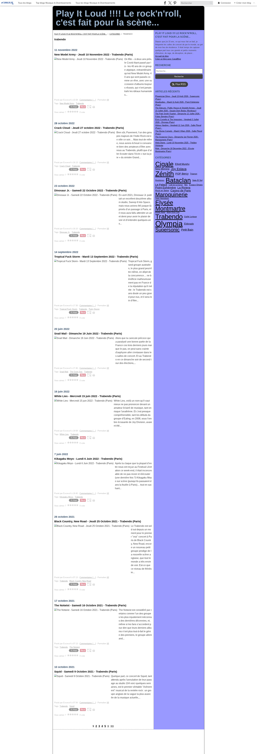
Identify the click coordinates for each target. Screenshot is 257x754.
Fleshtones (159, 180)
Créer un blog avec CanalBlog (168, 59)
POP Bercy (182, 174)
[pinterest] (175, 3)
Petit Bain (187, 229)
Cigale (164, 164)
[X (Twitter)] (170, 3)
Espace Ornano (196, 185)
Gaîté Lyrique (190, 217)
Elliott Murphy (182, 164)
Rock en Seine (162, 191)
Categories (114, 34)
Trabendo (169, 216)
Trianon (193, 174)
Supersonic (167, 229)
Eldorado (189, 223)
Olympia (169, 223)
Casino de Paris (180, 190)
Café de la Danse (176, 185)
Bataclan (178, 180)
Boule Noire (160, 212)
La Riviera (183, 187)
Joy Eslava (179, 168)
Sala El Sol (197, 180)
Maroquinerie (171, 194)
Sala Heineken (162, 198)
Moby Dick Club (173, 212)
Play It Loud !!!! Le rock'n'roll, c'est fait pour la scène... (80, 34)
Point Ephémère (165, 187)
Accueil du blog (162, 56)
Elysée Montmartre (170, 205)
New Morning (162, 169)
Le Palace (161, 185)
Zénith (164, 173)
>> (112, 726)
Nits (186, 185)
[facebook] (165, 3)
